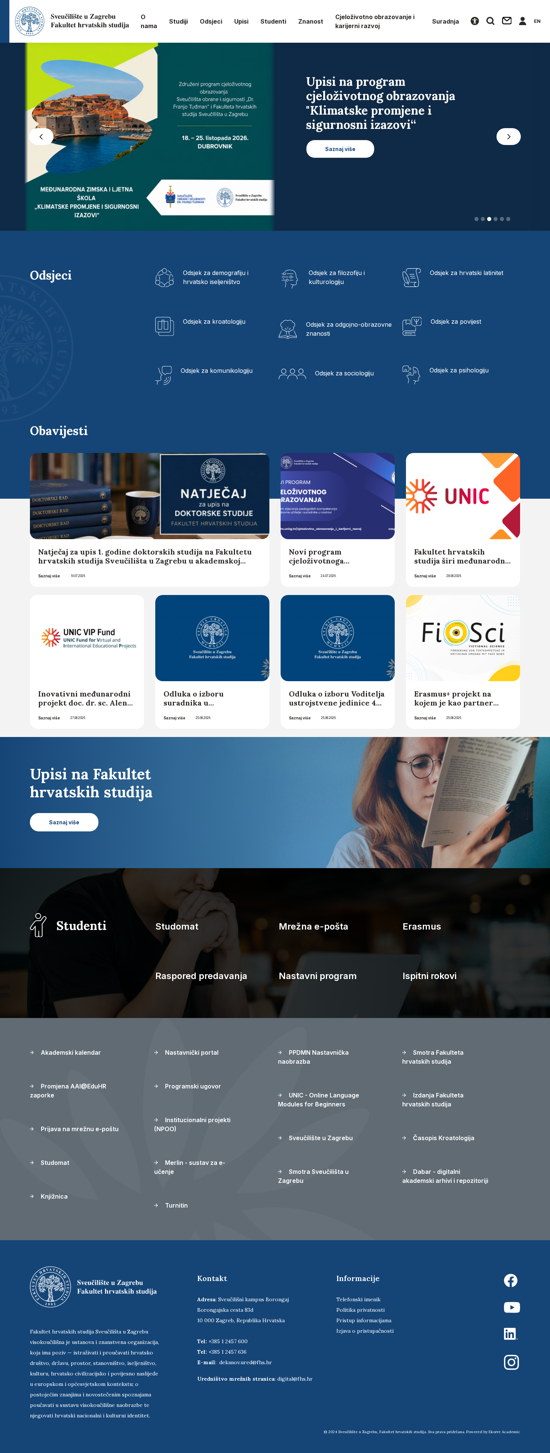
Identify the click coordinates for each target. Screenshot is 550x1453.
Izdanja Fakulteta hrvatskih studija (433, 1099)
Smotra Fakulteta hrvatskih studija (433, 1057)
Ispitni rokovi (429, 975)
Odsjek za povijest (456, 321)
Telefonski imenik (358, 1299)
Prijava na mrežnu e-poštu (79, 1129)
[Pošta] (507, 21)
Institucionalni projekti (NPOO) (192, 1124)
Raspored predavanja (201, 975)
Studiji (178, 21)
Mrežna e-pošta (313, 926)
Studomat (176, 926)
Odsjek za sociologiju (344, 373)
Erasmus (422, 926)
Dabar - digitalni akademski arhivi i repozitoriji (445, 1176)
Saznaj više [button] (340, 177)
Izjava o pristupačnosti (365, 1330)
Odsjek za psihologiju (459, 370)
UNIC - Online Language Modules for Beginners (318, 1099)
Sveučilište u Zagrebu (320, 1138)
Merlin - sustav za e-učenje (189, 1167)
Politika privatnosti (360, 1310)
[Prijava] (522, 21)
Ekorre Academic (504, 1431)
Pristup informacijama (363, 1320)
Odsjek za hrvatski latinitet (466, 273)
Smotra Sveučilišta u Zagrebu (313, 1176)
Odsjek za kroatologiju (214, 321)
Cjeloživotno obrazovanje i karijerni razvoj (375, 21)
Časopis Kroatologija (443, 1138)
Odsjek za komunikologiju (217, 370)
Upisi (241, 21)
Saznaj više (49, 576)
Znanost (310, 21)
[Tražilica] (490, 21)
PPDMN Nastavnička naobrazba (313, 1057)
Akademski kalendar (70, 1052)
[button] (41, 137)
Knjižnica (53, 1196)
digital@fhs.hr (295, 1378)
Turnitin (176, 1205)
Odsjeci (211, 21)
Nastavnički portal (191, 1052)
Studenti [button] (273, 21)
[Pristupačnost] (475, 21)
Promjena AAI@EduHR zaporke (68, 1090)
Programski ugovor (192, 1086)
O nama (149, 21)
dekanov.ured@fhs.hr (245, 1362)
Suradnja (445, 21)
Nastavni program (318, 975)
